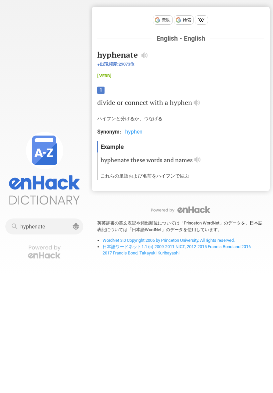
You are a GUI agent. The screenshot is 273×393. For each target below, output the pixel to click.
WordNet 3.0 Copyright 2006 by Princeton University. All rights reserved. (169, 240)
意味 (166, 20)
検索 (187, 20)
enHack (180, 209)
